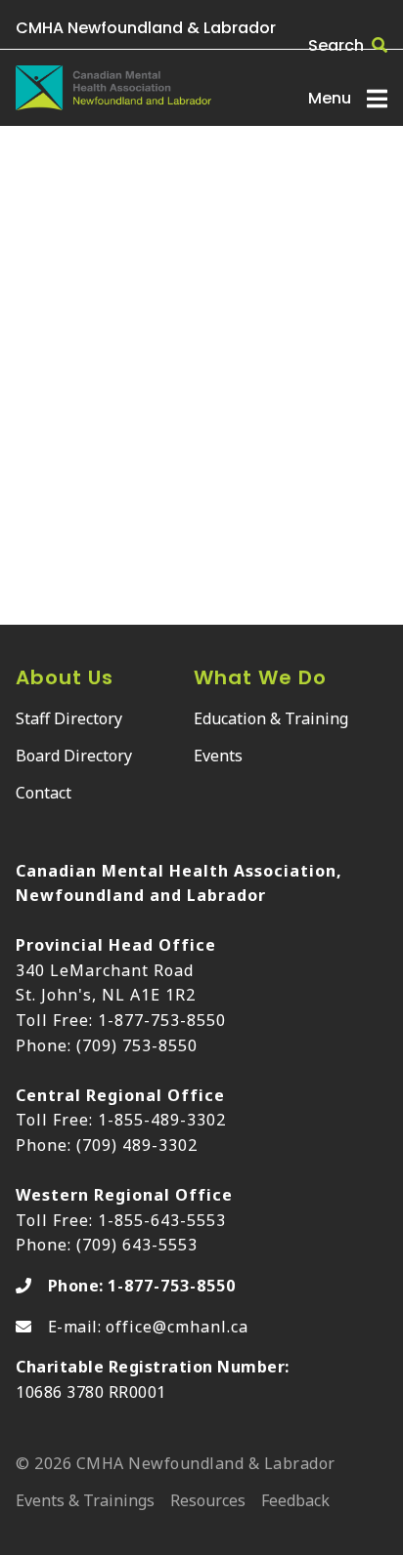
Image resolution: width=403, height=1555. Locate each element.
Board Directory (74, 755)
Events (218, 755)
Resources (208, 1502)
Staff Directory (69, 718)
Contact (43, 792)
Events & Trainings (85, 1502)
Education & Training (271, 718)
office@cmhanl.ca (177, 1326)
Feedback (295, 1502)
